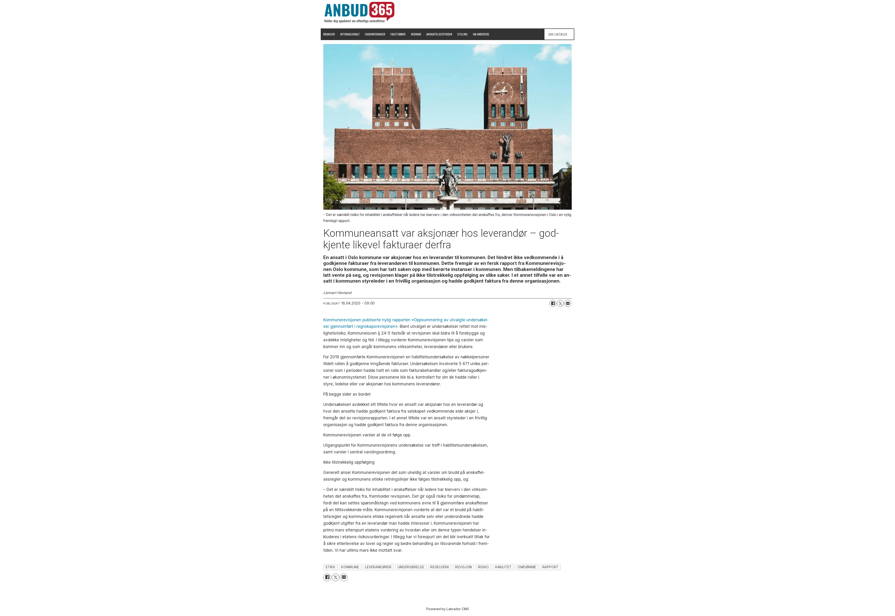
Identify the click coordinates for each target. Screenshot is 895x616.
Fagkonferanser (375, 34)
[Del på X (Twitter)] (560, 303)
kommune (350, 567)
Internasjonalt (350, 34)
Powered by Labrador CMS (447, 609)
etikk (330, 567)
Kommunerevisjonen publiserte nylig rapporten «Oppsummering (383, 320)
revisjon (463, 567)
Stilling (462, 34)
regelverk (439, 567)
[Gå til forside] (359, 12)
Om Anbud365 (481, 34)
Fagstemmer (398, 34)
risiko (483, 567)
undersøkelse (411, 567)
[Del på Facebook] (552, 303)
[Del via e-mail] (567, 303)
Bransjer (329, 34)
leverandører (378, 567)
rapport (550, 567)
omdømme (527, 567)
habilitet (503, 567)
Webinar (416, 34)
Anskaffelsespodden (439, 34)
